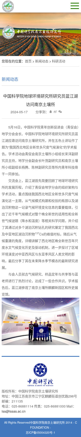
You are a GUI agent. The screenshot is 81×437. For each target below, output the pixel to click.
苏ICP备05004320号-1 (40, 432)
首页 (28, 61)
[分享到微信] (60, 111)
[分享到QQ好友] (50, 111)
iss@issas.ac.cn (14, 411)
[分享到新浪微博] (55, 111)
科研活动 (58, 61)
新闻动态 (41, 61)
